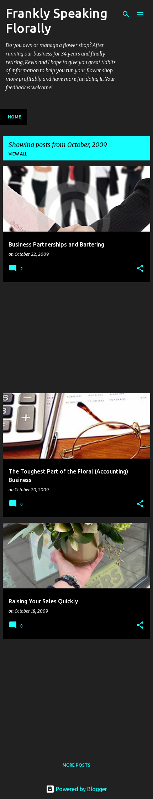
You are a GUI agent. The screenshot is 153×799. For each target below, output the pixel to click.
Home (14, 117)
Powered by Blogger (80, 789)
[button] (140, 269)
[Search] (126, 14)
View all (18, 154)
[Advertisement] (76, 337)
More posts (76, 765)
